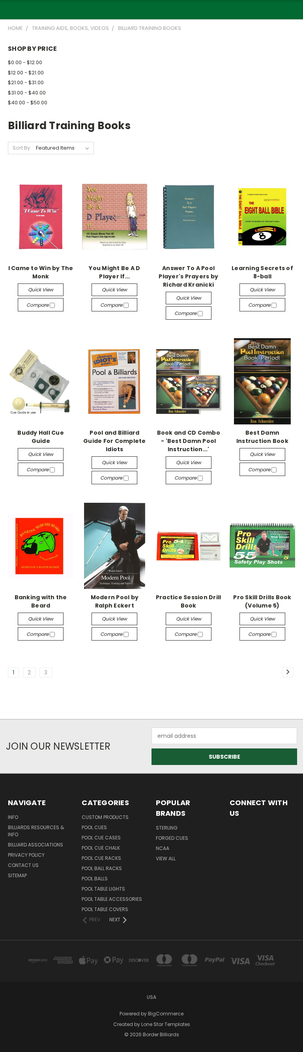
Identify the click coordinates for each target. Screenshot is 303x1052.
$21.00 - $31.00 (26, 82)
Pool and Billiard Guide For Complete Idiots (114, 441)
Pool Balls (95, 878)
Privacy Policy (26, 855)
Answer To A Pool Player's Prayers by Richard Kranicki (188, 276)
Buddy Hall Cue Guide (40, 437)
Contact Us (23, 865)
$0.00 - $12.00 (25, 62)
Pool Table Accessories (112, 899)
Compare (38, 305)
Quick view (40, 289)
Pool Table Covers (105, 909)
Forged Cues (172, 838)
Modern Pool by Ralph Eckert (115, 601)
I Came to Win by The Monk (40, 272)
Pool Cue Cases (101, 837)
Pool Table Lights (103, 888)
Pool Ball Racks (102, 868)
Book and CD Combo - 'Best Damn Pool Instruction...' (188, 441)
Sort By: (22, 148)
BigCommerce (165, 1013)
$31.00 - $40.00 (27, 92)
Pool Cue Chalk (101, 848)
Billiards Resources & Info (36, 831)
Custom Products (105, 817)
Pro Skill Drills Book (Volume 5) (262, 601)
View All (166, 858)
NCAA (162, 848)
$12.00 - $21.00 (26, 72)
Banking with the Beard (41, 601)
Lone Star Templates (165, 1024)
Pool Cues (94, 827)
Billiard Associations (35, 844)
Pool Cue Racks (101, 858)
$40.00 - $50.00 (27, 102)
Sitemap (17, 875)
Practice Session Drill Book (188, 601)
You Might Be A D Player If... (114, 272)
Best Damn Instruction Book (262, 437)
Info (13, 817)
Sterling (167, 827)
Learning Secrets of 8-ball (262, 272)
